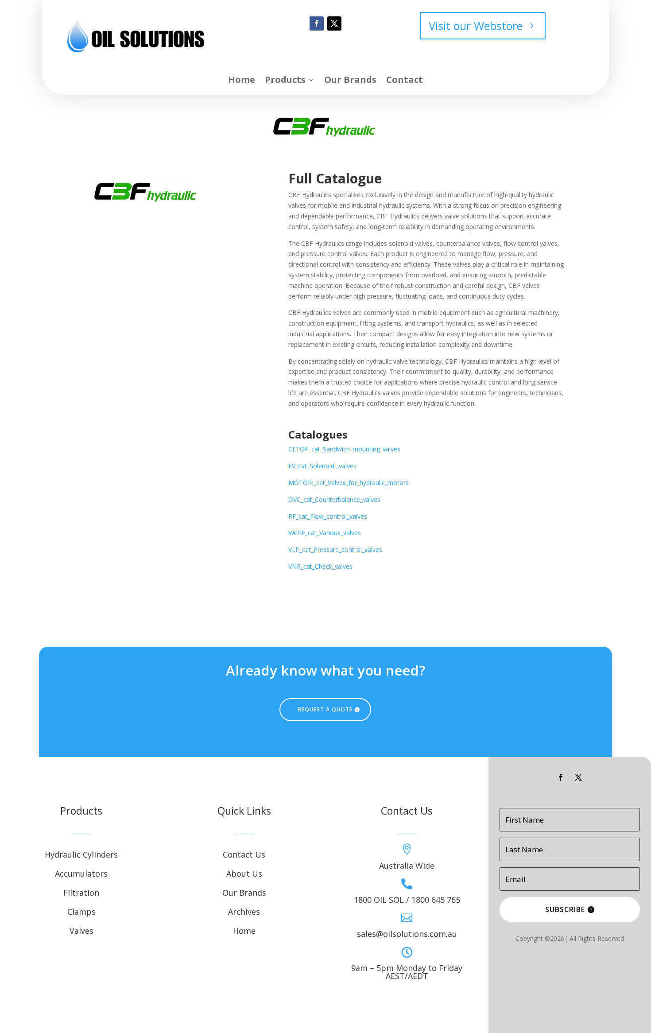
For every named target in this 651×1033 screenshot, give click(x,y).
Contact (404, 81)
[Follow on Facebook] (317, 23)
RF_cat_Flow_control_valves (327, 516)
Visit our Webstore (476, 25)
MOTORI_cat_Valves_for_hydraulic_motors (348, 482)
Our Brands (350, 81)
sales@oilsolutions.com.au (407, 933)
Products (285, 81)
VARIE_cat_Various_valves (324, 532)
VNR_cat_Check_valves (320, 566)
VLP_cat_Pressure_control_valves (335, 549)
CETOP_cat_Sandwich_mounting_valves (344, 449)
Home (241, 81)
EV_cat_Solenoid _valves (322, 466)
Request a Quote (325, 709)
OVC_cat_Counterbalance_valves (334, 499)
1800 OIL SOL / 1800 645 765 (407, 899)
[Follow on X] (334, 23)
